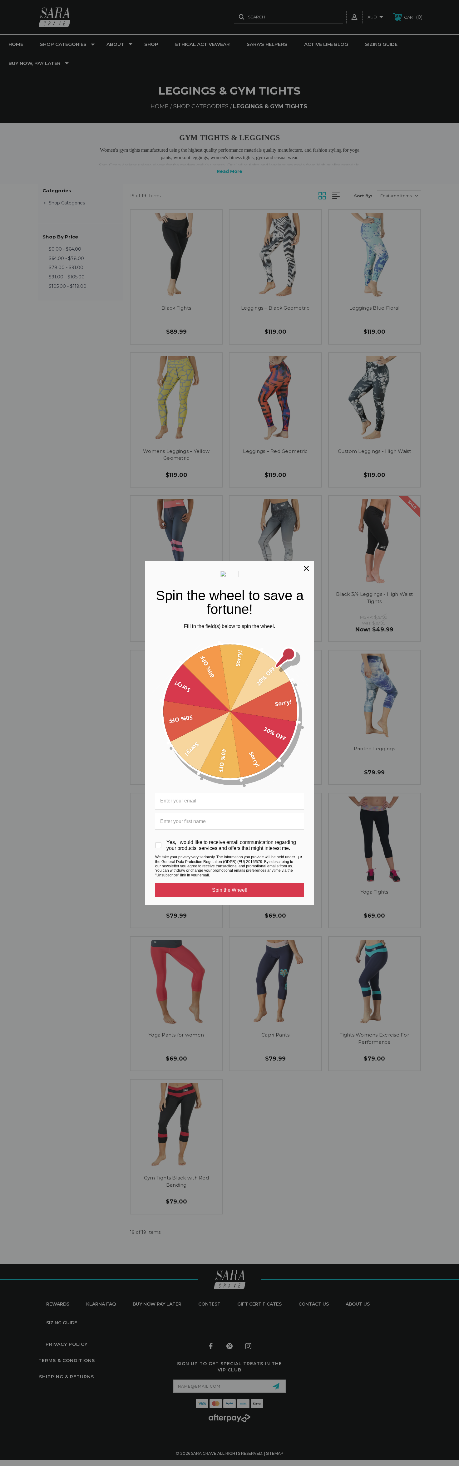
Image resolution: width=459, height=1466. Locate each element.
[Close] (306, 568)
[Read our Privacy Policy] (300, 857)
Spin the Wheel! (229, 890)
